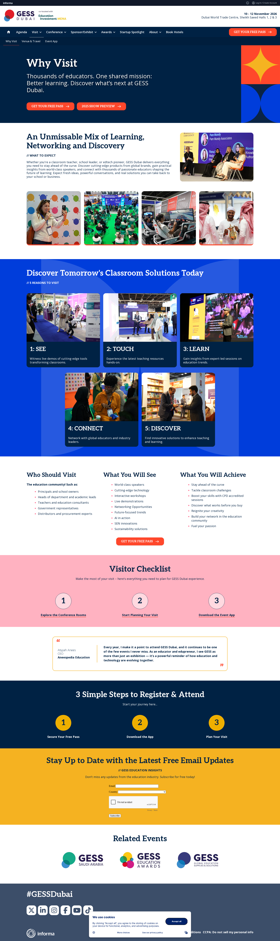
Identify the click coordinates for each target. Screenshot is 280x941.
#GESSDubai (50, 894)
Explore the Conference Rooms (63, 615)
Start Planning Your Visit (140, 615)
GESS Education (43, 910)
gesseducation (54, 910)
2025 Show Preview (98, 106)
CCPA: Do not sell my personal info (228, 932)
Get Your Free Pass (250, 32)
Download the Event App (217, 615)
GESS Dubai (65, 910)
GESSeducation (31, 910)
